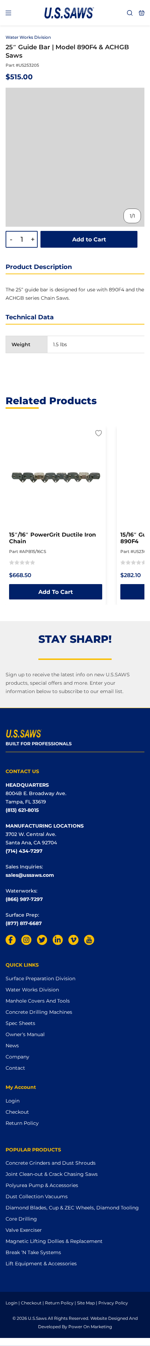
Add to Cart (89, 239)
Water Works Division (28, 37)
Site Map (86, 1302)
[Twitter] (42, 940)
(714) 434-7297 (24, 851)
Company (17, 1057)
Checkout (17, 1112)
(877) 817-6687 (24, 923)
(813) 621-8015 (22, 810)
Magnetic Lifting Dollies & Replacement (54, 1241)
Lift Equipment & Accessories (41, 1263)
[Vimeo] (73, 940)
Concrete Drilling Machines (39, 1012)
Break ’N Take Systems (33, 1252)
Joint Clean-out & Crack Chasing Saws (52, 1174)
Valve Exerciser (24, 1230)
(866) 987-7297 (24, 899)
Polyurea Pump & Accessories (42, 1185)
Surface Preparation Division (40, 978)
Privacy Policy (113, 1302)
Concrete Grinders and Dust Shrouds (51, 1163)
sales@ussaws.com (30, 875)
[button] (98, 433)
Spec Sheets (20, 1023)
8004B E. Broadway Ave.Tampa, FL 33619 (36, 797)
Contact (15, 1068)
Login (13, 1101)
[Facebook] (11, 940)
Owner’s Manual (25, 1034)
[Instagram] (26, 940)
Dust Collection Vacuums (37, 1196)
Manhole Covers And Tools (38, 1001)
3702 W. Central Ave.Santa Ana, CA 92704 (31, 838)
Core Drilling (21, 1219)
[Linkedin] (58, 940)
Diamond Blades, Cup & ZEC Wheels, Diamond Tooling (72, 1208)
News (12, 1045)
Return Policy (22, 1123)
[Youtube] (89, 940)
